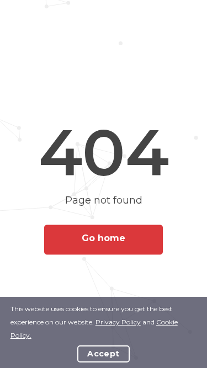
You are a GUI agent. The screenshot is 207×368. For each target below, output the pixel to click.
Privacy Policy (118, 322)
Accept (103, 354)
